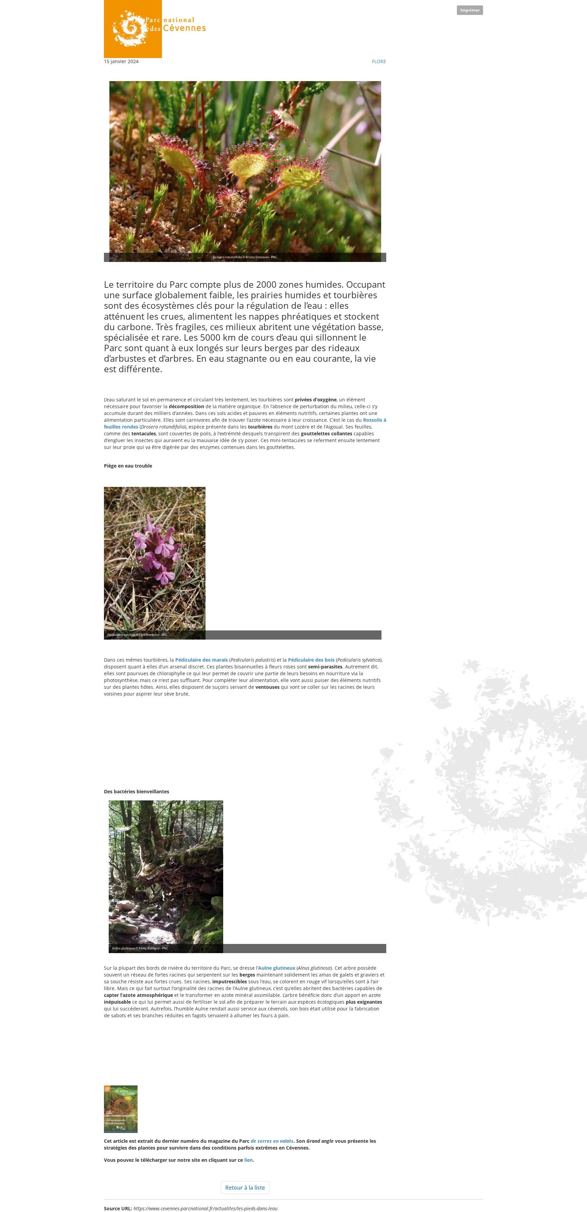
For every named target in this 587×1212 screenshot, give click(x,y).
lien (248, 1160)
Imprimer (470, 10)
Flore (379, 61)
